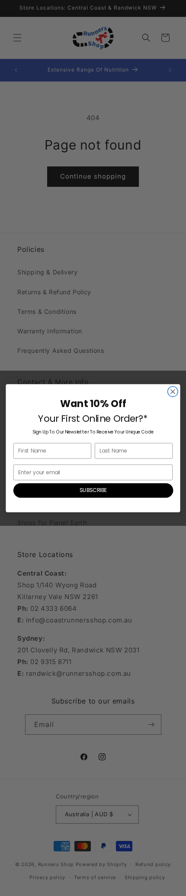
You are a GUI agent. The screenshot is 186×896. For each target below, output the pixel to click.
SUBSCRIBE (93, 490)
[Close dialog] (173, 391)
